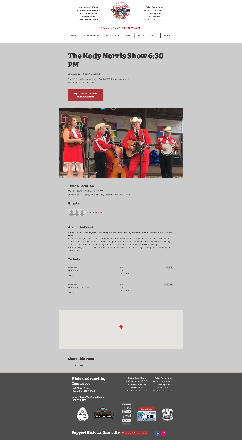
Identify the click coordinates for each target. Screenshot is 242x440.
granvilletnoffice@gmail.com (88, 397)
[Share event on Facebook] (69, 365)
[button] (92, 35)
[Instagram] (163, 433)
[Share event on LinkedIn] (81, 365)
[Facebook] (157, 433)
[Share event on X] (75, 365)
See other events (85, 96)
